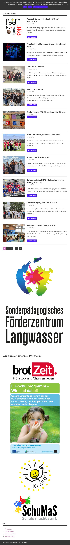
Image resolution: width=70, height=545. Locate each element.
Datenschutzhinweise (40, 7)
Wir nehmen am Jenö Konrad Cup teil (43, 134)
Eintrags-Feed (9, 531)
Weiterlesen (32, 37)
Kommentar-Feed (10, 534)
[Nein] (68, 5)
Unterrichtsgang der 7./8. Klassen (42, 202)
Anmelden (8, 529)
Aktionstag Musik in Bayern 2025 (41, 225)
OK (25, 7)
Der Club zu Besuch (35, 66)
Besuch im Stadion (35, 89)
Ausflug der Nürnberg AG (38, 157)
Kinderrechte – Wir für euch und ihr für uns (46, 112)
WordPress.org (9, 536)
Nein (30, 7)
